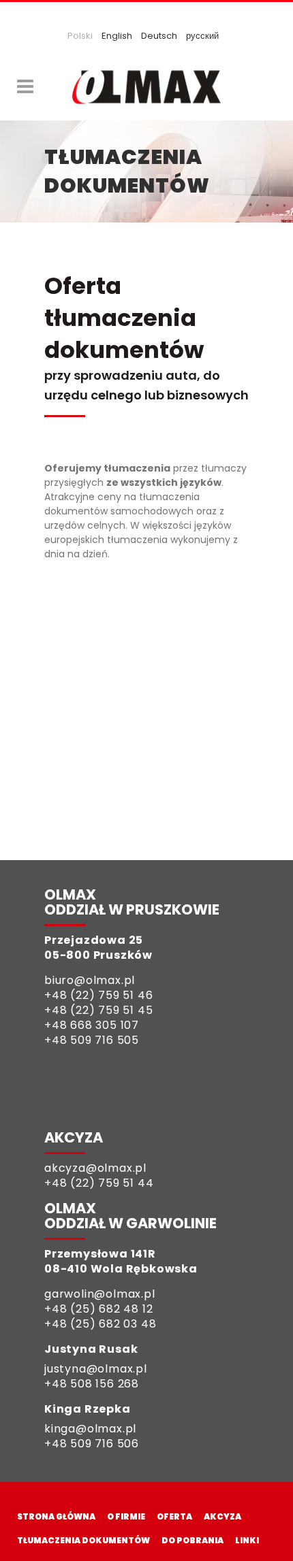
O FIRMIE (126, 1516)
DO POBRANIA (192, 1540)
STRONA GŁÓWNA (56, 1516)
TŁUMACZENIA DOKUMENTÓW (83, 1540)
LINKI (247, 1540)
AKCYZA (222, 1516)
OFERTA (174, 1516)
